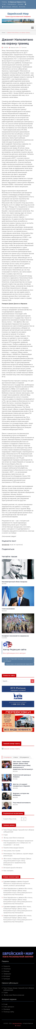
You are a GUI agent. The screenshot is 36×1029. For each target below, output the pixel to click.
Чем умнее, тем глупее (11, 851)
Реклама (20, 4)
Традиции (7, 974)
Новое (15, 757)
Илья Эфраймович (10, 888)
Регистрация (7, 6)
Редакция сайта (14, 47)
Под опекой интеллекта (21, 802)
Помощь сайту (8, 1012)
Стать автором (12, 4)
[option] (21, 2)
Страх (5, 835)
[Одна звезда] (2, 544)
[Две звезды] (4, 544)
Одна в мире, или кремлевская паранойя (19, 664)
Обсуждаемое (24, 757)
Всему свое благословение (13, 838)
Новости (6, 966)
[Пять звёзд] (8, 544)
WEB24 (18, 1025)
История (6, 976)
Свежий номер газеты (11, 743)
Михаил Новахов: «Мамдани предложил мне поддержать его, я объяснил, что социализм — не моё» (18, 843)
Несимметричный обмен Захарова (14, 582)
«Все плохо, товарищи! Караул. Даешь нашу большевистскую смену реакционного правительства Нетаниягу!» (23, 765)
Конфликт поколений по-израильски (15, 636)
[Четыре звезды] (7, 544)
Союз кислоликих (14, 2)
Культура (6, 979)
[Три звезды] (5, 544)
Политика (23, 47)
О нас (4, 4)
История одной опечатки (12, 868)
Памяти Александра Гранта (13, 848)
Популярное (8, 757)
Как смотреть (8, 870)
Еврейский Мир (18, 13)
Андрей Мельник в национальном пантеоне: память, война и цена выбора (16, 883)
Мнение (6, 971)
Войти (16, 6)
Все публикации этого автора (14, 653)
